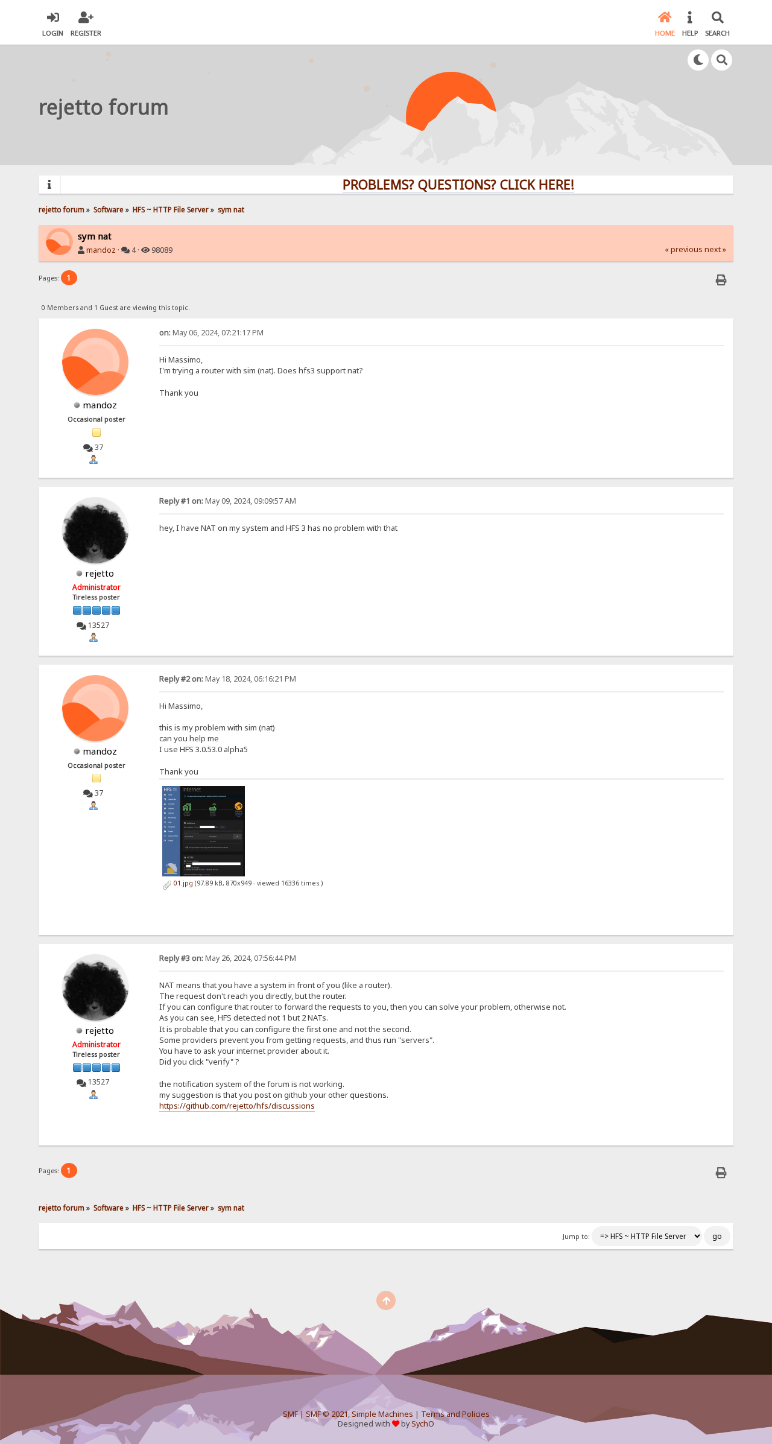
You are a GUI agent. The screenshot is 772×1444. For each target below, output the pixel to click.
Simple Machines (382, 1414)
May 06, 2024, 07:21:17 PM (211, 333)
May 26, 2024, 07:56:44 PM (227, 958)
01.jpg (182, 883)
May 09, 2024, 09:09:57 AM (227, 501)
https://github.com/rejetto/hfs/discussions (237, 1105)
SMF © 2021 (327, 1414)
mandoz (101, 250)
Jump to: (576, 1236)
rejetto (99, 573)
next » (715, 249)
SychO (422, 1424)
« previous (684, 249)
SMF (290, 1414)
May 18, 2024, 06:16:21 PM (227, 679)
